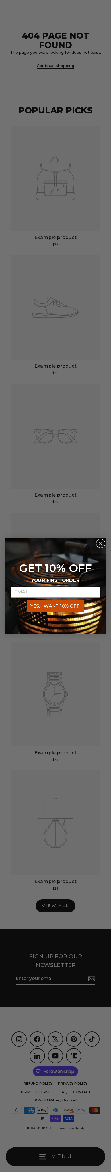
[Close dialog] (101, 543)
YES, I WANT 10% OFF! (55, 606)
